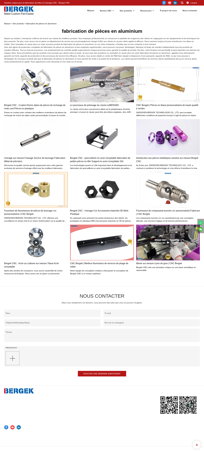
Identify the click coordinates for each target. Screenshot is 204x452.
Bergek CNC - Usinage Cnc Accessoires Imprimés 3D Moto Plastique (99, 212)
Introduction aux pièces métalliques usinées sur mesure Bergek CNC (167, 159)
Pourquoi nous (62, 431)
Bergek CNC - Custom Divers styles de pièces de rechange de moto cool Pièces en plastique (35, 107)
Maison (90, 10)
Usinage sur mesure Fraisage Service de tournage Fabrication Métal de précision (34, 159)
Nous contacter (189, 10)
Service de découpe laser (68, 409)
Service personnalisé (65, 395)
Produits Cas (61, 420)
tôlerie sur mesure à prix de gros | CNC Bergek (159, 263)
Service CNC (105, 11)
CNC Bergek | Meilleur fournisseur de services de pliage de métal (99, 265)
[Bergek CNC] (200, 222)
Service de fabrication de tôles (70, 402)
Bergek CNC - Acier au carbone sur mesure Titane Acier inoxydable (31, 265)
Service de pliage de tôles (68, 405)
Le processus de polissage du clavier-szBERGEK (94, 105)
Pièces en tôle (63, 423)
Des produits (126, 11)
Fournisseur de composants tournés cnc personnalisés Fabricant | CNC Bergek (168, 212)
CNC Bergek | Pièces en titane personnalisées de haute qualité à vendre (167, 107)
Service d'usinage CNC (67, 398)
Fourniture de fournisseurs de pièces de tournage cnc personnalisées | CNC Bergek (30, 212)
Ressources (146, 11)
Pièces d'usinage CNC (67, 427)
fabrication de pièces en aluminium (41, 23)
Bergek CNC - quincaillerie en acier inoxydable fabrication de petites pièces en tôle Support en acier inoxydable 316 (100, 159)
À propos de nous (168, 10)
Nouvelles (60, 434)
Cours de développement (67, 441)
